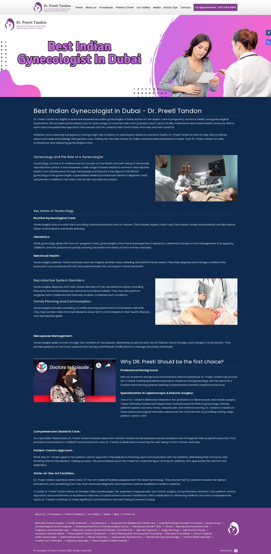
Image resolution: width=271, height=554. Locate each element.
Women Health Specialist (197, 537)
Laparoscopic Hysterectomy (126, 537)
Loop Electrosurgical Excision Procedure (180, 523)
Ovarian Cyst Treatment (48, 540)
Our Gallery (143, 7)
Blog (116, 514)
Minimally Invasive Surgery (49, 523)
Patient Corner (125, 7)
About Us (40, 514)
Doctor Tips (171, 7)
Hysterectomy (99, 523)
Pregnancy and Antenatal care (52, 530)
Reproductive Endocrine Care (192, 526)
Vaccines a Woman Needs (49, 533)
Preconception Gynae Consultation (87, 533)
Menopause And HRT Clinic (147, 526)
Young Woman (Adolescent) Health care (132, 523)
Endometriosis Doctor (72, 537)
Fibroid (168, 526)
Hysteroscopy (213, 523)
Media (157, 7)
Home (79, 7)
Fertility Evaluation (77, 523)
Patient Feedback (74, 514)
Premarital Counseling (177, 533)
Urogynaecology (170, 530)
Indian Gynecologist (46, 537)
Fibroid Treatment (98, 537)
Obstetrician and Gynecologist (163, 537)
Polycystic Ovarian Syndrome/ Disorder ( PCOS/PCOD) (103, 530)
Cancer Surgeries (202, 533)
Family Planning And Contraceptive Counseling (136, 533)
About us (90, 7)
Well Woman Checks (194, 530)
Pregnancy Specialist (77, 540)
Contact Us (128, 514)
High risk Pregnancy (146, 530)
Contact (185, 7)
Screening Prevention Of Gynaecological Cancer (102, 526)
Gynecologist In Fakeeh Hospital (109, 540)
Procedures (106, 7)
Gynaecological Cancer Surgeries (53, 526)
